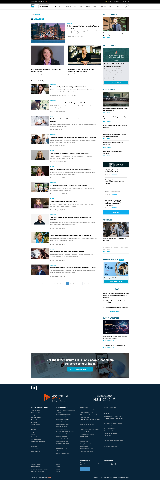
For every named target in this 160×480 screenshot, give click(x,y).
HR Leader (33, 430)
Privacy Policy (112, 477)
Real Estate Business (36, 439)
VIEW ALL (116, 212)
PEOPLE (61, 6)
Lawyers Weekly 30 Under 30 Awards (89, 429)
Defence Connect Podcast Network (113, 424)
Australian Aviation (36, 417)
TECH (75, 6)
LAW (81, 6)
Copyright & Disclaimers (100, 477)
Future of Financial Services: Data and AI (90, 420)
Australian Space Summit (62, 441)
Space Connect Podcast (110, 431)
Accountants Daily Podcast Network (113, 416)
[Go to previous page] (47, 283)
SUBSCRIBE (85, 469)
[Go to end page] (89, 283)
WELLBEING (68, 6)
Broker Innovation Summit (62, 453)
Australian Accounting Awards (63, 415)
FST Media (33, 427)
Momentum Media (35, 467)
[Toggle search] (127, 6)
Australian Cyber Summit (62, 429)
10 (77, 284)
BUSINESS (95, 6)
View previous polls (115, 312)
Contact (58, 469)
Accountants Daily (35, 410)
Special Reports (113, 259)
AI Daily (33, 415)
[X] (108, 464)
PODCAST (111, 6)
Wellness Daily (34, 449)
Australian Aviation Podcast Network (113, 419)
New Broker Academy (85, 432)
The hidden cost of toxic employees (114, 345)
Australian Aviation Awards (62, 419)
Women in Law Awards (110, 408)
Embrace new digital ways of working (117, 307)
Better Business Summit (61, 449)
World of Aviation (35, 451)
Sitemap (58, 472)
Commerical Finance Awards (87, 410)
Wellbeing (37, 14)
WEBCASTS (119, 6)
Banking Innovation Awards (63, 444)
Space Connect (35, 444)
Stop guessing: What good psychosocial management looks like (115, 337)
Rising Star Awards (84, 441)
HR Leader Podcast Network (111, 426)
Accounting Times (35, 413)
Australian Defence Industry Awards (65, 432)
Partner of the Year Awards (87, 434)
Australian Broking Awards (62, 424)
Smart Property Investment (38, 442)
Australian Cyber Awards (62, 427)
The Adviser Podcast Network (111, 433)
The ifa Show (107, 436)
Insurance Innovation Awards (87, 427)
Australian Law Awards (61, 434)
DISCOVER (103, 6)
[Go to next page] (84, 283)
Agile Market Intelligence (37, 472)
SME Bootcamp (84, 446)
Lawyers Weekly (35, 432)
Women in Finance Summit (86, 451)
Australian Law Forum (61, 436)
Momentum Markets (36, 464)
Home (32, 14)
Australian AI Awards (61, 417)
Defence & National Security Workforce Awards (92, 415)
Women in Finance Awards (86, 449)
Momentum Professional (110, 447)
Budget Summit (84, 408)
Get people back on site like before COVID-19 (116, 302)
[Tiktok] (115, 464)
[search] (128, 388)
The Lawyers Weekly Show (111, 438)
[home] (33, 6)
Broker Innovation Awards (62, 451)
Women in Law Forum (109, 410)
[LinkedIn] (112, 464)
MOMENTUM (43, 2)
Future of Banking (84, 417)
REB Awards (83, 439)
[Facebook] (105, 464)
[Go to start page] (43, 283)
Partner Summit (84, 437)
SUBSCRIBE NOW (81, 369)
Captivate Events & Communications (40, 469)
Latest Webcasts (111, 318)
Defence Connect (35, 425)
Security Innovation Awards (87, 444)
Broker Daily (34, 420)
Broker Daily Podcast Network (111, 421)
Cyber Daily (34, 422)
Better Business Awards (61, 446)
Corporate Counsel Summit (86, 412)
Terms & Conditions (123, 477)
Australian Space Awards (62, 439)
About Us (58, 464)
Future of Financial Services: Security (89, 422)
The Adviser (34, 447)
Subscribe (107, 2)
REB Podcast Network (109, 428)
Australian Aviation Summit (62, 422)
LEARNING (87, 6)
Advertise (58, 467)
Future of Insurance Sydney (87, 425)
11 (80, 284)
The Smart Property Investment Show (113, 440)
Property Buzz (34, 437)
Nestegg (33, 434)
